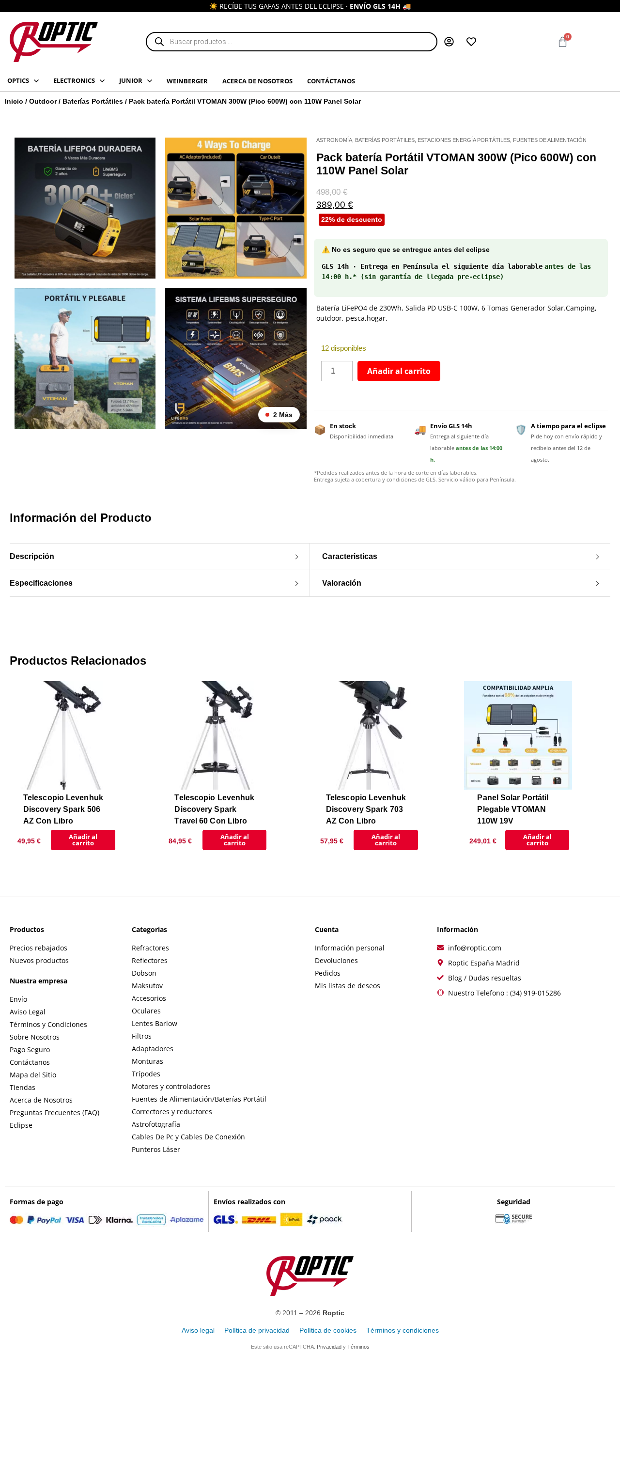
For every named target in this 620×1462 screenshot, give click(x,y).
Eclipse (21, 1125)
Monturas (147, 1061)
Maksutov (147, 985)
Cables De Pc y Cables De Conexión (188, 1136)
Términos (358, 1347)
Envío (18, 999)
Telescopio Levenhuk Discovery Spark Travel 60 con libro (214, 809)
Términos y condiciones (402, 1330)
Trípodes (146, 1073)
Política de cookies (327, 1330)
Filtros (142, 1036)
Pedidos (328, 973)
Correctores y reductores (172, 1111)
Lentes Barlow (154, 1023)
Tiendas (22, 1087)
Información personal (350, 947)
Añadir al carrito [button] (83, 839)
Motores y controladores (171, 1086)
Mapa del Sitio (33, 1074)
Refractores (150, 947)
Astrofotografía (156, 1124)
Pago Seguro (30, 1049)
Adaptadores (152, 1048)
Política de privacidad (257, 1330)
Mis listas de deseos (347, 985)
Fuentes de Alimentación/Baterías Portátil (199, 1099)
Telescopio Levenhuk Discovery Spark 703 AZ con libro (366, 809)
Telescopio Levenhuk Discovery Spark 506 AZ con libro (63, 809)
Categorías (149, 929)
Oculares (146, 1010)
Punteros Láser (156, 1149)
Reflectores (150, 960)
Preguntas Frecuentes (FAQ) (54, 1112)
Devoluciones (336, 960)
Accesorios (149, 998)
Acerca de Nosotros (41, 1099)
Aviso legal (198, 1330)
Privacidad (329, 1347)
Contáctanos (30, 1062)
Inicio (14, 101)
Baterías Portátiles (92, 101)
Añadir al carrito (399, 371)
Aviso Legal (28, 1011)
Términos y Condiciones (48, 1024)
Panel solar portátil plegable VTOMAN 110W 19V (512, 809)
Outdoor (43, 101)
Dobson (144, 973)
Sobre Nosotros (35, 1037)
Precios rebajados (38, 947)
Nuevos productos (39, 960)
